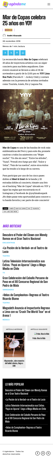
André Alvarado (14, 35)
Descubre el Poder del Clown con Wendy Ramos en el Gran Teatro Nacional (25, 236)
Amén (12, 208)
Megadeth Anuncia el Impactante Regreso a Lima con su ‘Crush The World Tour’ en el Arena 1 (26, 311)
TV (4, 273)
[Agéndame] (14, 4)
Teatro (6, 256)
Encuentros (9, 243)
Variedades (8, 290)
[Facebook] (5, 52)
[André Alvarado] (5, 35)
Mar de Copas (21, 208)
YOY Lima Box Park (10, 211)
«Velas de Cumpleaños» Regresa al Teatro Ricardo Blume (26, 296)
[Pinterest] (17, 52)
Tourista (35, 208)
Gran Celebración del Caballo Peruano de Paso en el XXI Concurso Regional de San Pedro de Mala (25, 281)
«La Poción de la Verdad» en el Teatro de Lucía (25, 399)
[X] (11, 52)
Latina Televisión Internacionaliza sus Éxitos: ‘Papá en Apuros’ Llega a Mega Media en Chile (24, 264)
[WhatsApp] (22, 52)
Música (6, 320)
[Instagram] (43, 453)
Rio (29, 208)
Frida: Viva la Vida (39, 338)
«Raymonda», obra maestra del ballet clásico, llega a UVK (14, 363)
